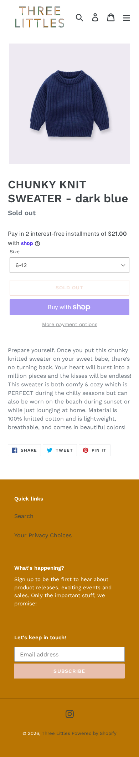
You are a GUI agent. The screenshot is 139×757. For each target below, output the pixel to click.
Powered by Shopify (94, 733)
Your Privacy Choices (43, 535)
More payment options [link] (69, 324)
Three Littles (57, 733)
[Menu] (126, 17)
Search (24, 516)
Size (15, 251)
